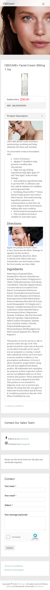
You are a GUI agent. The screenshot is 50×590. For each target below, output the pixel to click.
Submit (9, 548)
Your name (10, 486)
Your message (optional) (16, 515)
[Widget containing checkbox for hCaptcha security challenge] (22, 537)
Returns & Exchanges (14, 570)
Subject (9, 505)
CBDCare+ (9, 3)
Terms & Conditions (14, 566)
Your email (10, 495)
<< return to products (14, 406)
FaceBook (24, 439)
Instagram (25, 444)
